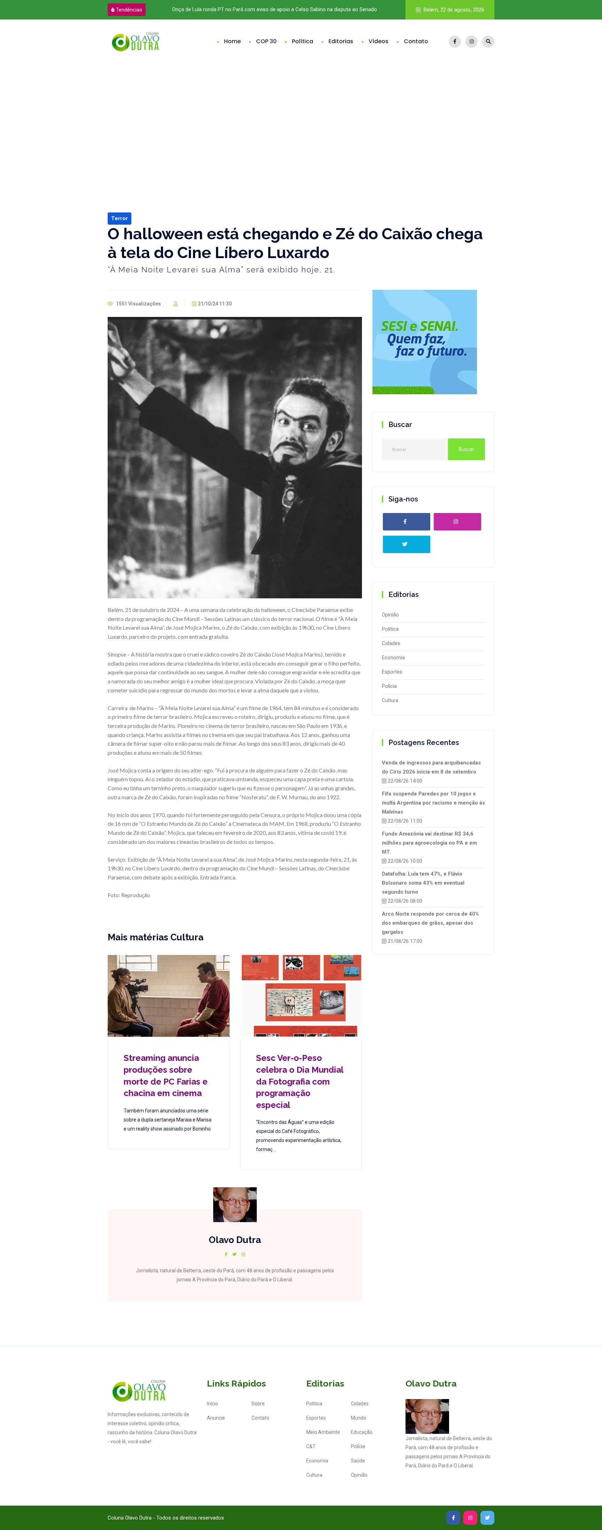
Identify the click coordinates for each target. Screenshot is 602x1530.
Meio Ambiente (323, 1432)
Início (212, 1403)
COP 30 (266, 41)
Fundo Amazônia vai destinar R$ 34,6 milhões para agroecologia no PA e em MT (429, 843)
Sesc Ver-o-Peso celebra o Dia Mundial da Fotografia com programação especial (299, 1081)
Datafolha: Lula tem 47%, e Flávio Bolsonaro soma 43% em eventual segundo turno (423, 883)
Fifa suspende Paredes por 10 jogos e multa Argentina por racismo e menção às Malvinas (433, 803)
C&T (311, 1446)
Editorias (341, 41)
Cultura (390, 700)
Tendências (129, 10)
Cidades (391, 643)
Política (302, 41)
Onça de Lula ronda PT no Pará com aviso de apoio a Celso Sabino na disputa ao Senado (274, 9)
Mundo (358, 1418)
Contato (416, 41)
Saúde (358, 1460)
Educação (361, 1432)
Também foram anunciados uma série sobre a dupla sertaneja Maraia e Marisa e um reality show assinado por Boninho (167, 1120)
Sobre (258, 1403)
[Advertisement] (301, 115)
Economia (393, 657)
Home (232, 41)
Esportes (392, 672)
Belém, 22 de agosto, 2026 (453, 10)
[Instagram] (471, 42)
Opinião (390, 615)
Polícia (389, 686)
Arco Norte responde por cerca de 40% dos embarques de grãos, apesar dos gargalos (430, 923)
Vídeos (378, 41)
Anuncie (216, 1418)
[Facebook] (455, 42)
